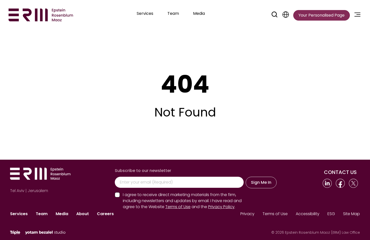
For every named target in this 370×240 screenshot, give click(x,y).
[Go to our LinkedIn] (327, 183)
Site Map (351, 214)
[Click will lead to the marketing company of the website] (15, 232)
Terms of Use (275, 214)
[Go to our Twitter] (353, 183)
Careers (105, 214)
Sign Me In (261, 182)
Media (62, 214)
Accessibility (307, 214)
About (82, 214)
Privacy (247, 214)
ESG (331, 214)
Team (42, 214)
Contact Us (340, 172)
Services (19, 214)
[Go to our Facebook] (340, 183)
